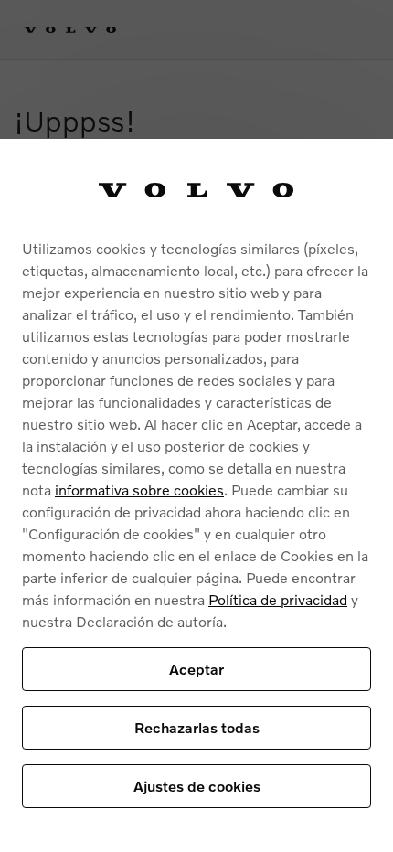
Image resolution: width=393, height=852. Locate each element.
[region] (196, 495)
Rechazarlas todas (197, 727)
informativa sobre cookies (139, 489)
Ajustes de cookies (196, 785)
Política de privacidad (277, 599)
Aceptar (196, 668)
